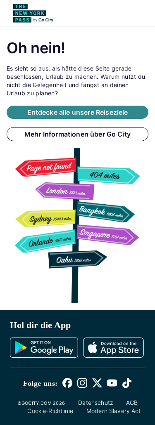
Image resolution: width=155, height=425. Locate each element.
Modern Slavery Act (113, 410)
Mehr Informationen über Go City (77, 134)
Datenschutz (95, 402)
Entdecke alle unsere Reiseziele (77, 112)
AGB (132, 402)
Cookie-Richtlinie (50, 410)
